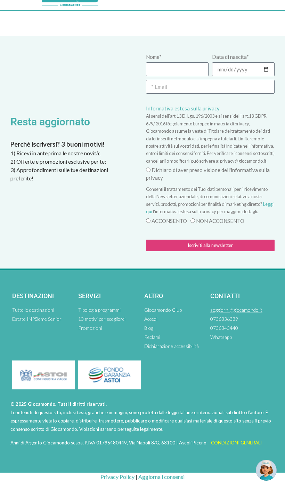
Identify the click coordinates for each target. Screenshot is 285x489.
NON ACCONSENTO (220, 221)
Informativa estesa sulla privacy (183, 108)
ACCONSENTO (169, 221)
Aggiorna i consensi (161, 476)
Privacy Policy (117, 476)
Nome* (154, 57)
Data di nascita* (230, 57)
